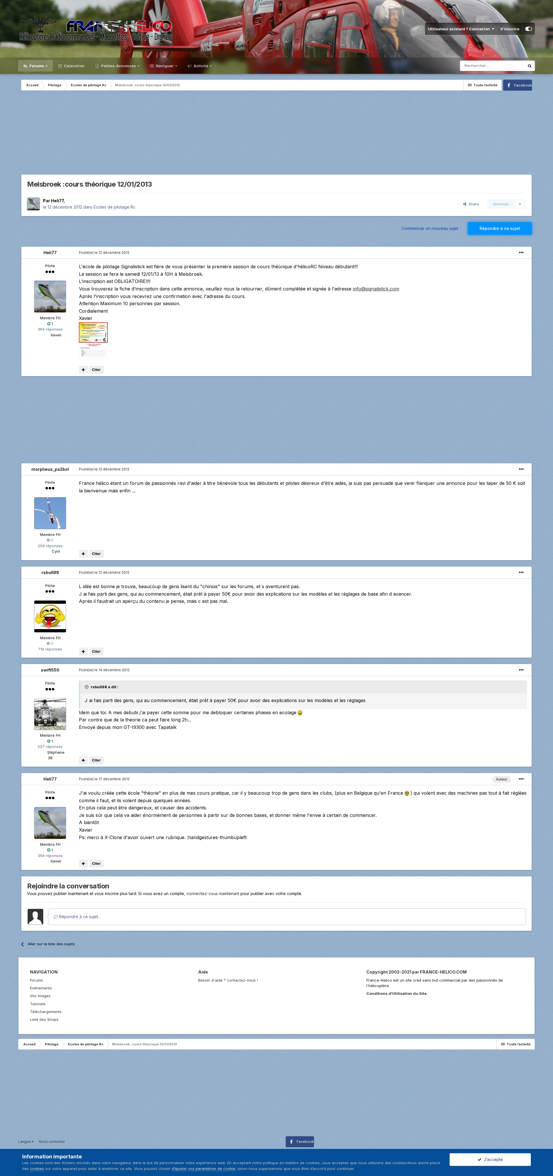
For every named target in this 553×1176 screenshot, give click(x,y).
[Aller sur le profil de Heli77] (33, 204)
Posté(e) (104, 252)
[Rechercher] (529, 66)
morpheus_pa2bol (50, 469)
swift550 (50, 669)
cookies (37, 1168)
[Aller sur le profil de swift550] (50, 714)
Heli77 (57, 200)
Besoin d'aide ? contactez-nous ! (228, 980)
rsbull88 (50, 572)
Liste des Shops (44, 1019)
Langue (25, 1141)
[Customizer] (528, 29)
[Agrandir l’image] (300, 712)
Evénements (41, 988)
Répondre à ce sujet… (79, 916)
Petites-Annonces (118, 65)
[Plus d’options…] (521, 252)
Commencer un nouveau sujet (430, 228)
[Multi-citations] (83, 370)
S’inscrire (509, 29)
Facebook (523, 85)
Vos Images (40, 995)
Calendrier (74, 65)
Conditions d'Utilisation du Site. (397, 993)
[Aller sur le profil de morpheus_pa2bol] (50, 513)
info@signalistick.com (376, 289)
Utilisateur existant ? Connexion (460, 29)
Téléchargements (46, 1011)
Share (472, 204)
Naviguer (164, 65)
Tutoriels (38, 1003)
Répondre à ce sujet (500, 228)
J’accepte (492, 1159)
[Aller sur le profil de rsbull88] (50, 616)
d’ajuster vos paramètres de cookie (203, 1168)
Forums (36, 65)
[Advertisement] (276, 133)
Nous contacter (52, 1141)
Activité (200, 65)
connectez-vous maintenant (212, 893)
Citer (96, 369)
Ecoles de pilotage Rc (114, 207)
